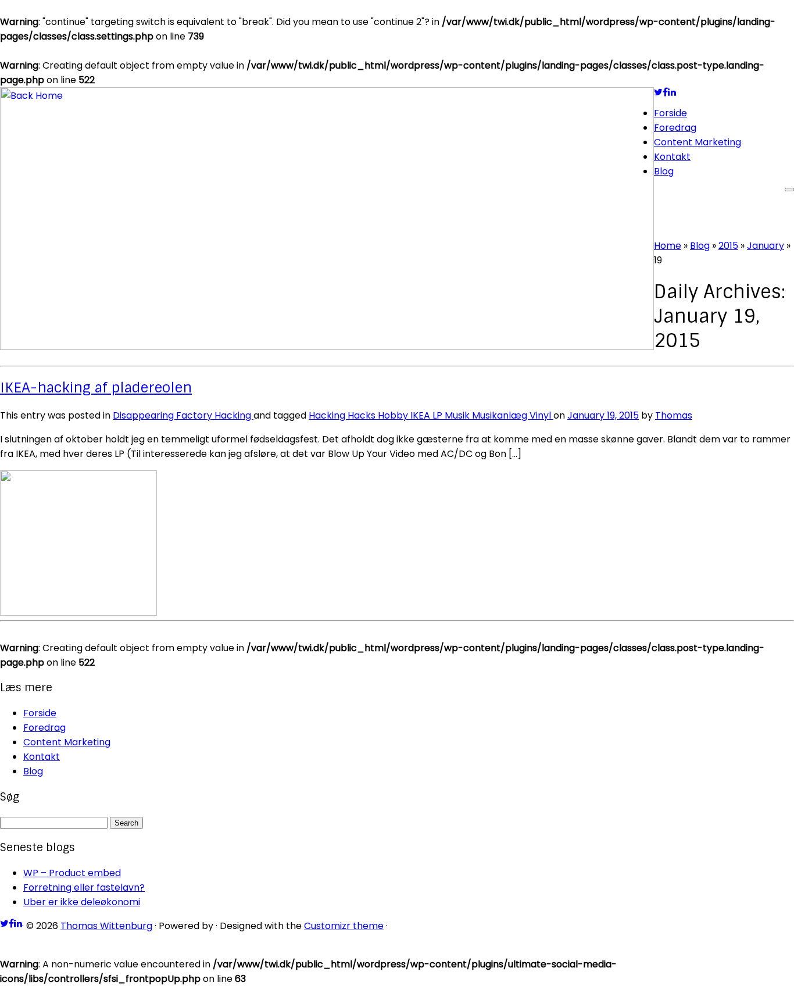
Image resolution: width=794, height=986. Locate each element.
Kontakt (672, 156)
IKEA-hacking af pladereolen (96, 387)
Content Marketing (697, 142)
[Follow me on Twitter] (658, 92)
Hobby (394, 415)
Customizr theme (344, 926)
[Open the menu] (789, 189)
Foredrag (675, 127)
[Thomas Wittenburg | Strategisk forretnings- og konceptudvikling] (327, 346)
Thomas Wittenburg (106, 926)
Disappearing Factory (163, 415)
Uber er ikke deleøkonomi (81, 902)
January (765, 245)
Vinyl (541, 415)
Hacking (233, 415)
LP (438, 415)
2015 (728, 245)
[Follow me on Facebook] (665, 92)
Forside (670, 113)
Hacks (363, 415)
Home (667, 245)
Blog (664, 171)
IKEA (421, 415)
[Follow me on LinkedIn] (672, 92)
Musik (458, 415)
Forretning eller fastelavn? (84, 887)
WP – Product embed (72, 873)
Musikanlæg (501, 415)
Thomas (673, 415)
